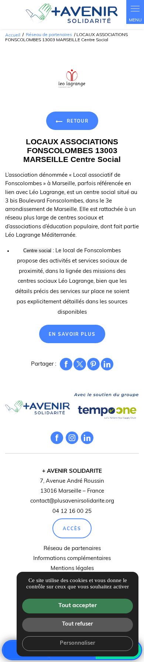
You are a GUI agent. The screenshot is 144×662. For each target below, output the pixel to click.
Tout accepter (77, 606)
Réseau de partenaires (49, 35)
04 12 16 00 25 (72, 511)
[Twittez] (79, 364)
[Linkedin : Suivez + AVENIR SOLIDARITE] (87, 438)
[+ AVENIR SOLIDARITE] (72, 14)
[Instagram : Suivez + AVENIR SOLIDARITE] (72, 438)
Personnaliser (77, 643)
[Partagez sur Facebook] (66, 364)
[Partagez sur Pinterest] (93, 364)
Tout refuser (77, 624)
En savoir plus (72, 334)
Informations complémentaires (72, 558)
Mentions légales (72, 568)
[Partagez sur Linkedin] (107, 364)
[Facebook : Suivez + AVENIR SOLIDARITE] (57, 438)
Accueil (12, 35)
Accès (72, 529)
